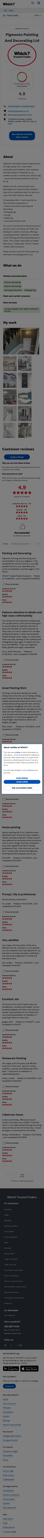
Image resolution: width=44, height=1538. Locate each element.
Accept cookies (22, 782)
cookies (17, 752)
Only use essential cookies (22, 788)
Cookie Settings (22, 778)
